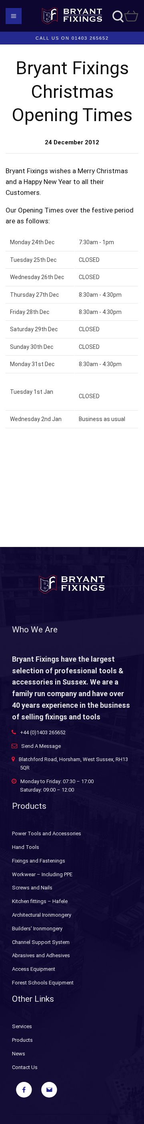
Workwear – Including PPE (42, 874)
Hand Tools (25, 847)
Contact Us (25, 1067)
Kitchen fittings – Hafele (40, 901)
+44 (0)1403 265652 (43, 732)
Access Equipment (33, 969)
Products (22, 1040)
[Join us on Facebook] (24, 1090)
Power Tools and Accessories (46, 833)
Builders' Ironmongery (37, 929)
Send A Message (41, 746)
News (18, 1054)
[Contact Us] (49, 1090)
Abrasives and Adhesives (41, 955)
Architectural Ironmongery (41, 915)
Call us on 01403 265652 (72, 38)
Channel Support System (41, 942)
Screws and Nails (32, 888)
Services (22, 1026)
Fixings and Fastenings (38, 861)
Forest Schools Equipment (43, 983)
